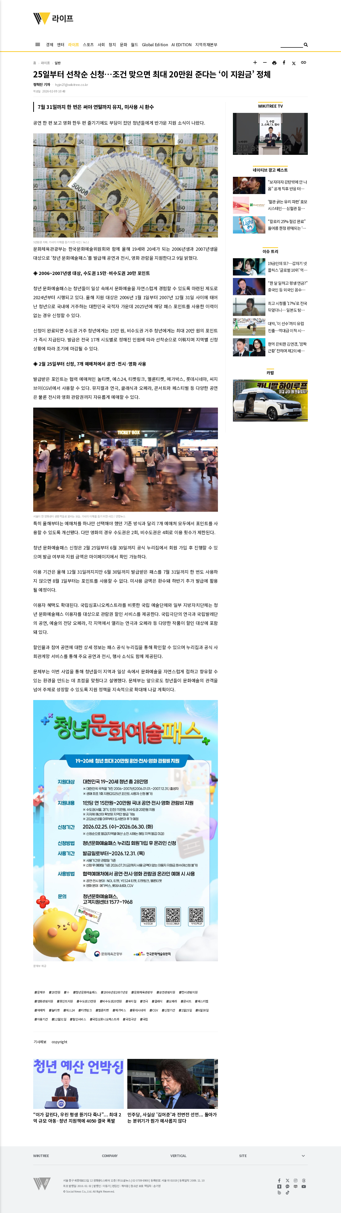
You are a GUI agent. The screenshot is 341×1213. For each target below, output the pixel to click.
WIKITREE (41, 1156)
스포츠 (88, 44)
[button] (255, 63)
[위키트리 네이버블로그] (296, 1187)
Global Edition (155, 44)
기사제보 (40, 1041)
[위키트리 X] (288, 1181)
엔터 (60, 44)
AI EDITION (181, 44)
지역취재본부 (206, 44)
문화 (123, 44)
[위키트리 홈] (42, 23)
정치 (112, 44)
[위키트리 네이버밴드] (279, 1193)
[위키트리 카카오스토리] (279, 1187)
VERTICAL (178, 1156)
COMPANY (110, 1156)
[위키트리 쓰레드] (304, 1181)
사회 (101, 44)
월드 (134, 44)
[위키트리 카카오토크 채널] (288, 1187)
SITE (243, 1156)
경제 (49, 44)
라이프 (73, 44)
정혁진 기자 (41, 84)
